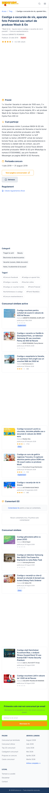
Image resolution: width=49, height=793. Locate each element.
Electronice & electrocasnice (13, 257)
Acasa (4, 11)
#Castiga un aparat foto (31, 277)
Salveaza (11, 179)
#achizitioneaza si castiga (13, 292)
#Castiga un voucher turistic (13, 287)
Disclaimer (5, 778)
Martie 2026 (30, 759)
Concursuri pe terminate (11, 740)
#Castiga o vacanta (10, 282)
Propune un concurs (9, 755)
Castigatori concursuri (10, 752)
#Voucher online (28, 282)
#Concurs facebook (10, 277)
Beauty (20, 253)
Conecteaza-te (13, 508)
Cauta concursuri (8, 759)
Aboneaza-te (24, 724)
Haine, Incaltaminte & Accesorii (14, 267)
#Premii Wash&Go (33, 292)
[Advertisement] (24, 71)
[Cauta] (39, 3)
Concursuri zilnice (8, 744)
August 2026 (31, 740)
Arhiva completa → (33, 763)
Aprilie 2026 (30, 755)
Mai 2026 (29, 752)
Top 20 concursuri (8, 748)
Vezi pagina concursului (16, 173)
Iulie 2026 (30, 744)
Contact (5, 781)
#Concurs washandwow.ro (13, 296)
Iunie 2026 (30, 748)
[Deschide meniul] (45, 3)
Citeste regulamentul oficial (15, 191)
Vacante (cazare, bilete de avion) (15, 262)
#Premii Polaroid (34, 287)
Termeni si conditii (8, 774)
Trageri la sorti (11, 11)
